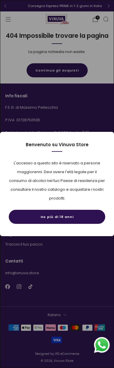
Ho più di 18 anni (57, 216)
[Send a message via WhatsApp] (102, 345)
